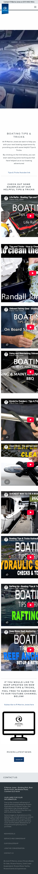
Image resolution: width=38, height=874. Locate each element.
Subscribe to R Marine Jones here (19, 704)
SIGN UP (19, 759)
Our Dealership (11, 843)
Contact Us (10, 777)
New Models (9, 834)
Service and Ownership (14, 838)
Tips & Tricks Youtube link (19, 172)
